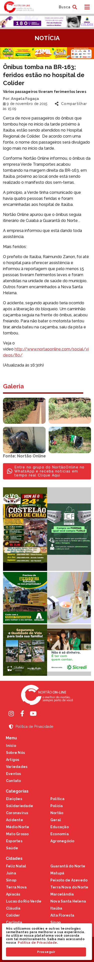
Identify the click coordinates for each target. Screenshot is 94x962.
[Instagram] (11, 713)
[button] (67, 7)
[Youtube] (33, 713)
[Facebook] (22, 713)
